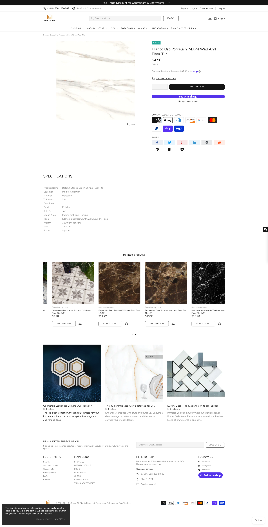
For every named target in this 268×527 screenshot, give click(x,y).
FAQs (45, 476)
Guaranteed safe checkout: (167, 115)
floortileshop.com (51, 307)
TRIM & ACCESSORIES (84, 483)
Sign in (194, 8)
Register (184, 8)
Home (45, 35)
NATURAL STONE (82, 465)
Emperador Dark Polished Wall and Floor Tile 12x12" (110, 311)
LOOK (77, 469)
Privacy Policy (49, 472)
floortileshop (49, 18)
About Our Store (50, 465)
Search (171, 18)
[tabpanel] (157, 297)
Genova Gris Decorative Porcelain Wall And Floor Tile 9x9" (62, 311)
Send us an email (148, 484)
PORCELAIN (80, 472)
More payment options (188, 101)
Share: (155, 137)
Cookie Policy (49, 469)
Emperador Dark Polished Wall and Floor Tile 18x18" (156, 311)
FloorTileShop (124, 503)
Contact (46, 479)
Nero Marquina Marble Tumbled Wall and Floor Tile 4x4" (202, 311)
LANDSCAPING (81, 479)
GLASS (77, 476)
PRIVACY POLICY (43, 519)
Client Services (206, 8)
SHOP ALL (79, 462)
